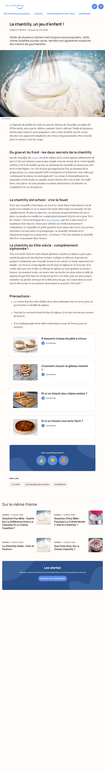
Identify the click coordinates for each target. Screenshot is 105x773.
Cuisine (38, 13)
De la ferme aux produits (17, 13)
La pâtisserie (59, 484)
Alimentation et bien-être (61, 13)
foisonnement (52, 220)
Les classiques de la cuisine (37, 484)
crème (34, 158)
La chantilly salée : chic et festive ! (18, 547)
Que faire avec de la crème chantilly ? (66, 547)
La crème (16, 484)
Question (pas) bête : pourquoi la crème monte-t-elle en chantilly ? (70, 521)
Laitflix (85, 13)
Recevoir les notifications (52, 578)
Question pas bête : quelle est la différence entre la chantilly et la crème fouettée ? (18, 523)
